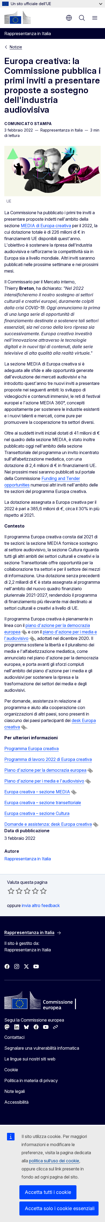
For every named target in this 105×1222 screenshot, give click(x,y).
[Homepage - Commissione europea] (17, 17)
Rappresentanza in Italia (27, 858)
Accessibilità (16, 1102)
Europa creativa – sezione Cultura (36, 813)
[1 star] (11, 890)
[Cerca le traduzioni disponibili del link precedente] (24, 632)
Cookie (11, 1069)
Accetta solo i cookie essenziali (59, 1208)
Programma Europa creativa (31, 748)
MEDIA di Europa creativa (46, 225)
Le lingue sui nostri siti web (29, 1059)
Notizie (16, 47)
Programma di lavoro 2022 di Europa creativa (48, 759)
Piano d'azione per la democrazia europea (45, 770)
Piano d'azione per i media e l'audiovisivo (44, 781)
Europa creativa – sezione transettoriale (42, 802)
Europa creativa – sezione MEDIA (37, 791)
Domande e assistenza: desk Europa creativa (48, 824)
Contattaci (14, 1037)
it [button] (69, 18)
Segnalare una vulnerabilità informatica (41, 1048)
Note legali (14, 1091)
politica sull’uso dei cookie (54, 1160)
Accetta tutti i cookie (48, 1192)
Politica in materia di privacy (31, 1080)
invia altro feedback (41, 905)
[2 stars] (15, 890)
